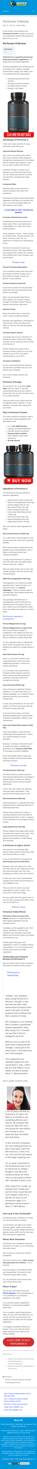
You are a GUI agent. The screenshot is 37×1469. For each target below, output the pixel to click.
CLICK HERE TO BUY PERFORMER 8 (18, 1342)
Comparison (28, 1424)
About (22, 1430)
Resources (15, 1430)
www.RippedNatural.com (27, 1459)
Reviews (8, 1377)
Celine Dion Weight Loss (13, 1410)
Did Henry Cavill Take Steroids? (16, 1404)
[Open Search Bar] (33, 11)
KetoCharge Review (12, 1382)
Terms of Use (25, 1433)
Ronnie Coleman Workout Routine (18, 1380)
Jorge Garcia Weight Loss (13, 1407)
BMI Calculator (30, 1430)
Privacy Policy (5, 1430)
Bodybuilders (9, 1424)
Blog (2, 1424)
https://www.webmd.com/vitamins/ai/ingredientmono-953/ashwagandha (21, 1361)
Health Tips (15, 1426)
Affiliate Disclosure (13, 1433)
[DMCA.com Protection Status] (12, 1464)
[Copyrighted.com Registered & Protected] (23, 1464)
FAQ (34, 1424)
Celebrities (19, 1424)
